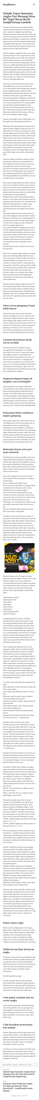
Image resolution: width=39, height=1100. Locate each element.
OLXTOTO (25, 1096)
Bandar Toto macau (26, 1065)
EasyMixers (9, 4)
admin (16, 1065)
